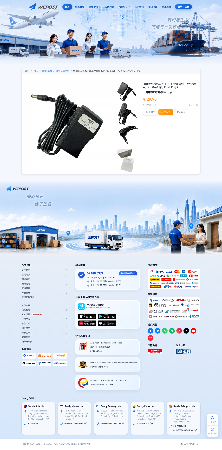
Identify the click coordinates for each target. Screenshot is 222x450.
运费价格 (93, 7)
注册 (187, 6)
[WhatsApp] (165, 331)
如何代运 (109, 7)
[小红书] (150, 338)
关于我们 (139, 7)
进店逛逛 (181, 112)
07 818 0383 (95, 273)
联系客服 (166, 7)
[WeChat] (172, 331)
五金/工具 (47, 70)
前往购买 (165, 112)
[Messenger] (157, 331)
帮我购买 (150, 112)
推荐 (36, 70)
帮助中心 (123, 7)
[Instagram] (179, 331)
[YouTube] (193, 331)
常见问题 (152, 7)
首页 (67, 7)
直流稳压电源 (62, 70)
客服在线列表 (129, 273)
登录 (180, 6)
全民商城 (79, 7)
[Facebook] (150, 331)
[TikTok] (186, 331)
